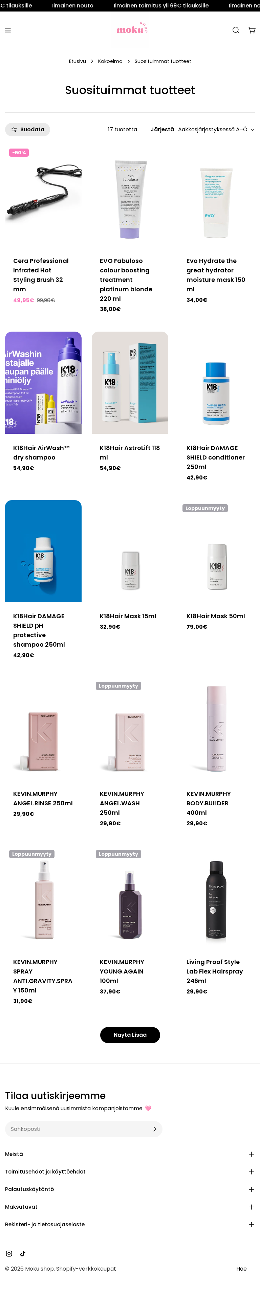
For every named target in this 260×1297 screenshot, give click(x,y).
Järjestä (162, 129)
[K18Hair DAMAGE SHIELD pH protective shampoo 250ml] (43, 551)
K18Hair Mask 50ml (216, 616)
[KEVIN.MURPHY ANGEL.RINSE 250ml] (43, 729)
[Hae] (236, 30)
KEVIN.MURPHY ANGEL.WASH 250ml (122, 803)
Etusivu (77, 61)
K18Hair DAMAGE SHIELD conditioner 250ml (216, 457)
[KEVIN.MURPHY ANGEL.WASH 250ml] (130, 729)
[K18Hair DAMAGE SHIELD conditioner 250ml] (216, 382)
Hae (241, 1269)
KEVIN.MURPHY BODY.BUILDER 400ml (209, 803)
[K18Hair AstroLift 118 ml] (130, 382)
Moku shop (39, 1269)
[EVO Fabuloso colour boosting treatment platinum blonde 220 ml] (130, 195)
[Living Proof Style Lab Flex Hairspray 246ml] (216, 897)
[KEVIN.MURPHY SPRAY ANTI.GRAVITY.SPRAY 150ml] (43, 897)
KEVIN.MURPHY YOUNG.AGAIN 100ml (122, 971)
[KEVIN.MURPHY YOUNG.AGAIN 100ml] (130, 897)
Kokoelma (110, 61)
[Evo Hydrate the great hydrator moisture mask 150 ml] (216, 195)
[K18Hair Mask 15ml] (130, 551)
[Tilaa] (155, 1129)
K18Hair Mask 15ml (128, 616)
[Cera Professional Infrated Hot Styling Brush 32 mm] (43, 195)
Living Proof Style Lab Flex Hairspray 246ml (215, 971)
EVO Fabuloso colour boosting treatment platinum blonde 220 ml (126, 279)
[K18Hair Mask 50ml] (216, 551)
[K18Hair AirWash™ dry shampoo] (43, 382)
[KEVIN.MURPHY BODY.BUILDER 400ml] (216, 729)
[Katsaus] (72, 159)
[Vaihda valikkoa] (8, 30)
